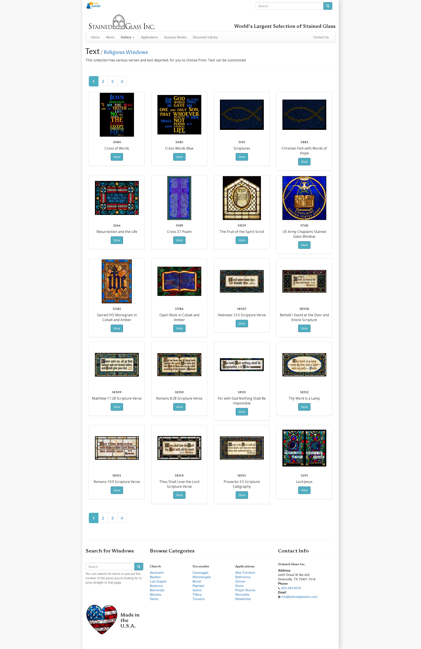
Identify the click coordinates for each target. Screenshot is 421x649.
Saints (154, 599)
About (110, 37)
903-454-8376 (291, 588)
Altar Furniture (245, 572)
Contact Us (321, 37)
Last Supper (158, 581)
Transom (199, 599)
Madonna (156, 585)
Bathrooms (242, 577)
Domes (240, 581)
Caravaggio (201, 572)
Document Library (205, 37)
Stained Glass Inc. (292, 564)
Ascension (157, 572)
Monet (197, 581)
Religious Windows (126, 52)
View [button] (117, 157)
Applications (149, 37)
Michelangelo (202, 577)
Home (95, 37)
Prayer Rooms (245, 590)
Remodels (242, 594)
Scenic (197, 590)
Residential (243, 599)
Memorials (157, 590)
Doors (239, 585)
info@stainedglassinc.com (299, 596)
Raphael (198, 585)
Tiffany (197, 594)
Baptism (155, 577)
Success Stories (175, 37)
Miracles (155, 594)
